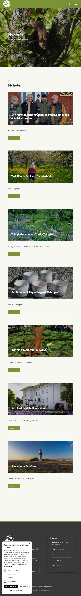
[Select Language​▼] (70, 4)
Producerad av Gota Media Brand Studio (40, 590)
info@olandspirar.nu (34, 561)
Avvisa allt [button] (24, 586)
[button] (17, 591)
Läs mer (11, 566)
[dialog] (17, 567)
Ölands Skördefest (32, 570)
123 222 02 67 (59, 565)
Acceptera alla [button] (10, 586)
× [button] (29, 543)
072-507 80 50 (32, 558)
